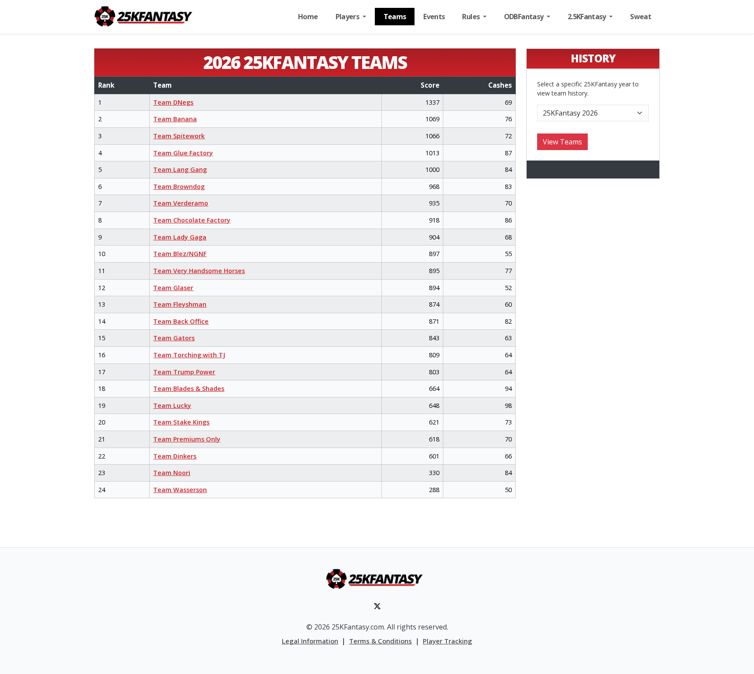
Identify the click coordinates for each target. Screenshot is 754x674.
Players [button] (348, 16)
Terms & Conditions (380, 640)
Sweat (640, 16)
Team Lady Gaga (179, 237)
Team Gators (174, 338)
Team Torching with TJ (189, 355)
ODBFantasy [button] (524, 16)
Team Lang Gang (180, 169)
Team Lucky (172, 405)
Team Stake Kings (181, 422)
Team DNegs (173, 102)
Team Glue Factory (183, 153)
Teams (395, 16)
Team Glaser (173, 288)
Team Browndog (179, 186)
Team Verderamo (180, 203)
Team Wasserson (180, 490)
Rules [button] (471, 16)
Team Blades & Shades (188, 388)
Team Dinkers (174, 456)
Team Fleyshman (179, 304)
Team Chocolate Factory (191, 220)
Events (434, 16)
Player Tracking (447, 640)
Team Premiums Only (186, 439)
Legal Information (310, 640)
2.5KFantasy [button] (587, 16)
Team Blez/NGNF (179, 254)
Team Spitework (179, 136)
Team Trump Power (184, 372)
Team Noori (171, 473)
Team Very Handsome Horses (199, 271)
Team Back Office (181, 321)
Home (308, 16)
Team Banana (175, 119)
